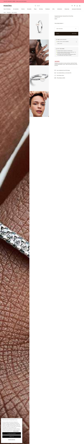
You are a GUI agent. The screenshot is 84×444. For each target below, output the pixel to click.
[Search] (35, 5)
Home (5, 12)
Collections (9, 12)
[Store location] (74, 5)
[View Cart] (79, 5)
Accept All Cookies (12, 433)
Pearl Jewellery (14, 12)
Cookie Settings (11, 439)
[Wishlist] (72, 5)
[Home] (8, 6)
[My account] (77, 5)
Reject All (12, 436)
